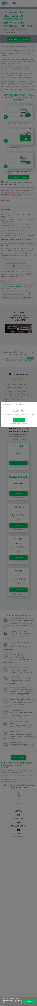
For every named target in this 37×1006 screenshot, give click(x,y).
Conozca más (19, 420)
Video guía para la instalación (18, 423)
